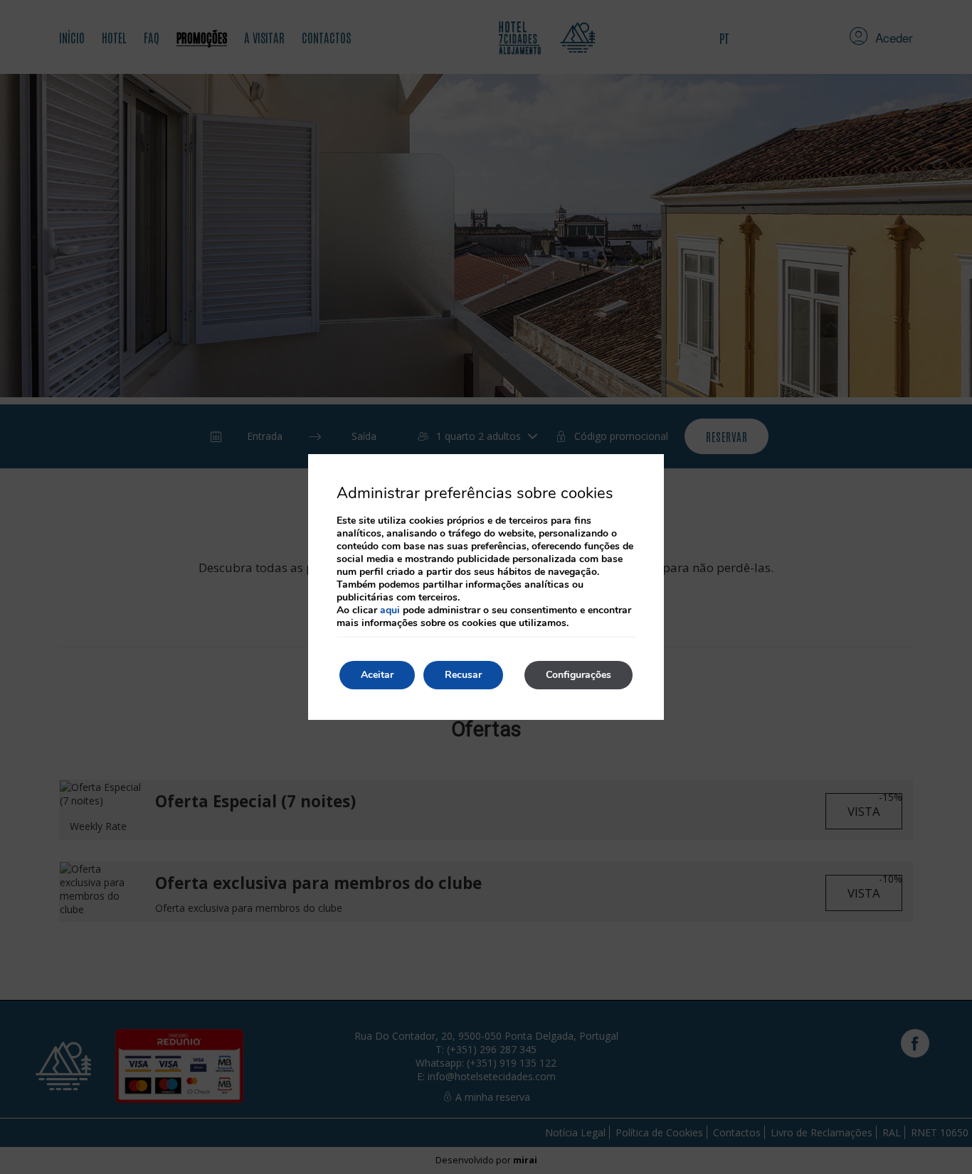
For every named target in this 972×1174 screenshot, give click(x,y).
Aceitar (377, 675)
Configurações (578, 675)
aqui (390, 610)
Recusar (463, 675)
